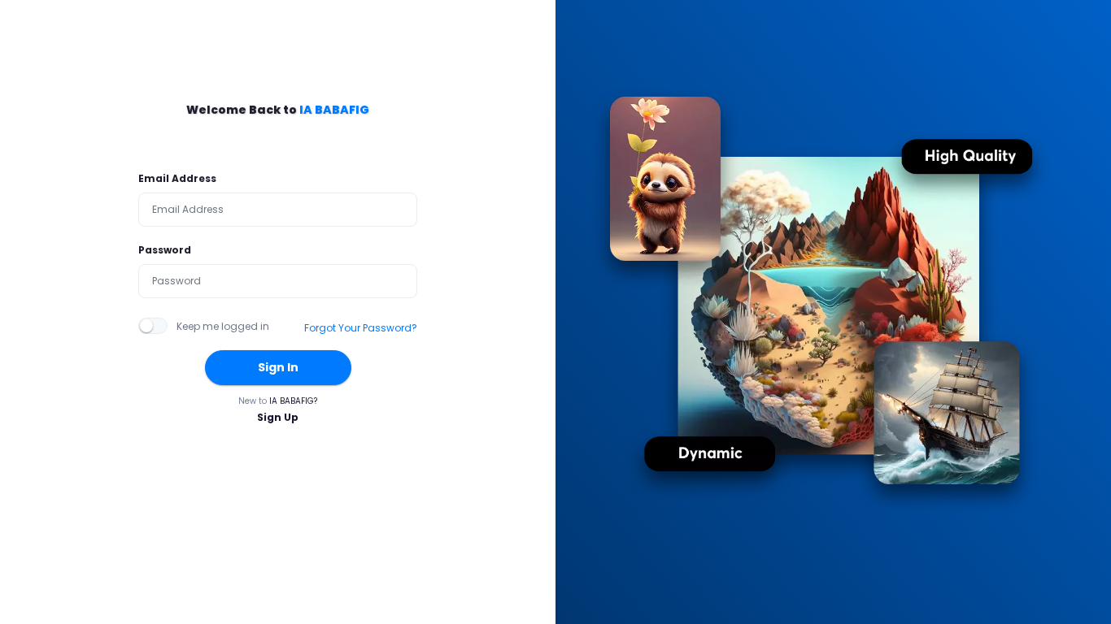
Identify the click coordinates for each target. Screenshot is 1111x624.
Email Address (177, 178)
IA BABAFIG (334, 110)
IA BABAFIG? (293, 401)
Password (164, 250)
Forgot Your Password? (360, 328)
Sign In (278, 367)
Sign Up (277, 417)
